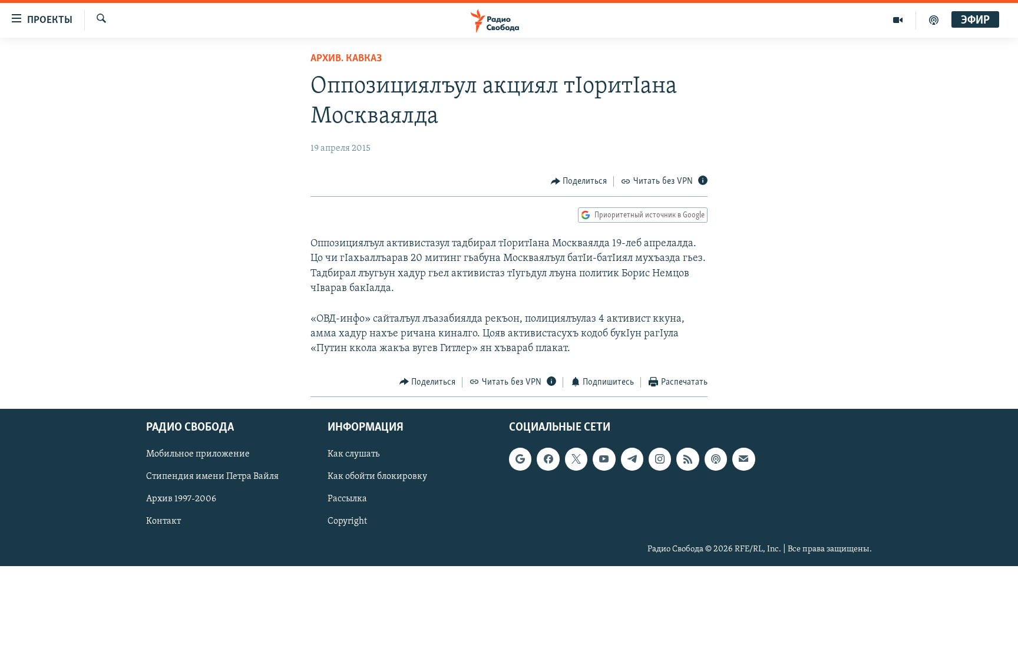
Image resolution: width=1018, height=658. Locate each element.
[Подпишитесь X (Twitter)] (576, 459)
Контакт (163, 522)
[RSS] (687, 459)
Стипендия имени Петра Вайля (212, 476)
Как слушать (353, 454)
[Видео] (898, 20)
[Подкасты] (716, 459)
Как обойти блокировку (377, 476)
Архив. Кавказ (346, 59)
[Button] (579, 181)
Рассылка (347, 499)
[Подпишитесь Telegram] (632, 459)
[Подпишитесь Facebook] (548, 459)
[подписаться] (743, 459)
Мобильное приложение (198, 454)
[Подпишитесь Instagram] (660, 459)
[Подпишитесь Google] (520, 459)
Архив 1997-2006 (181, 499)
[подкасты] (933, 20)
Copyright (347, 522)
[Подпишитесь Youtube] (604, 459)
